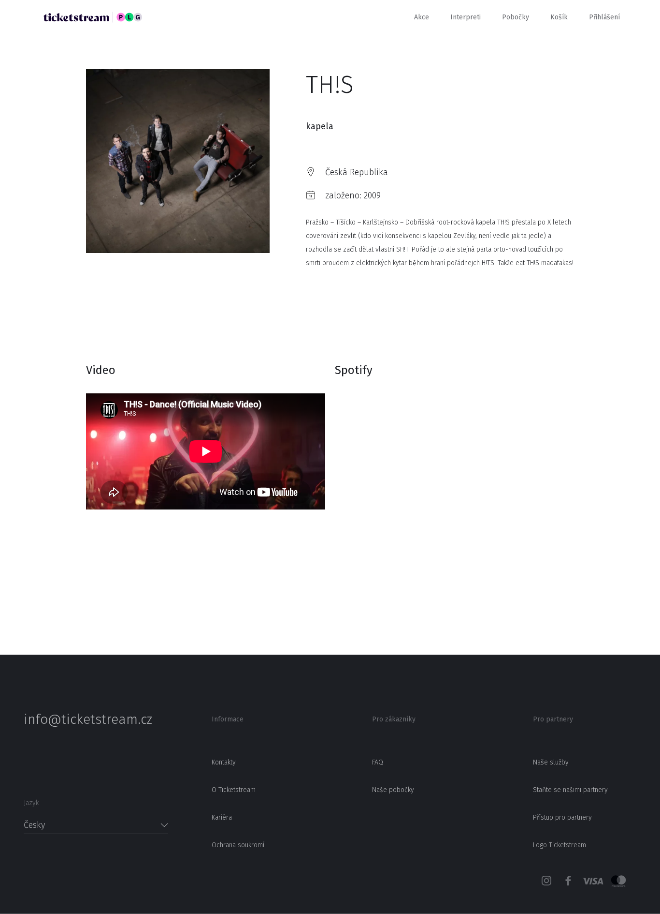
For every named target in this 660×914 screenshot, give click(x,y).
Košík (559, 17)
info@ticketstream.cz (88, 719)
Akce (421, 17)
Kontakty (224, 762)
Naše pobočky (393, 790)
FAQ (377, 762)
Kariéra (222, 817)
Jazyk (31, 803)
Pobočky (515, 17)
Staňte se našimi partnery (570, 790)
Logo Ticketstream (559, 845)
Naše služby (551, 762)
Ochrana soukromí (238, 845)
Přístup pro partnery (562, 817)
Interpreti (465, 17)
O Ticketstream (234, 790)
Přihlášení (604, 17)
